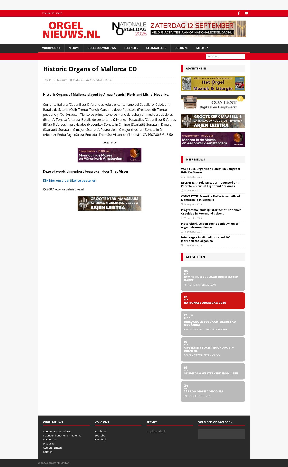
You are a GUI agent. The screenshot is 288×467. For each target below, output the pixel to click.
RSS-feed (100, 439)
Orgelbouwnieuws (101, 48)
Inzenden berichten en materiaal (62, 435)
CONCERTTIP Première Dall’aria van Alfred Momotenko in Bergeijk (210, 198)
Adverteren (50, 439)
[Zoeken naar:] (225, 56)
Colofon (48, 451)
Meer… (201, 48)
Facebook (100, 431)
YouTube (100, 435)
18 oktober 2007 (58, 80)
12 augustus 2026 (193, 245)
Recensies (131, 48)
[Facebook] (238, 13)
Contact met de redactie (57, 431)
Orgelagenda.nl (156, 431)
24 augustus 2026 (193, 176)
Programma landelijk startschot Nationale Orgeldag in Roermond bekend (211, 211)
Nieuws (74, 48)
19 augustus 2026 (193, 217)
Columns (181, 48)
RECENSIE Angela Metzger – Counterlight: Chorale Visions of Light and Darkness (210, 184)
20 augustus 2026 (193, 204)
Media (108, 80)
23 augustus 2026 (193, 190)
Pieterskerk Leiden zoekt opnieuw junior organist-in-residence (209, 225)
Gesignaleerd (156, 48)
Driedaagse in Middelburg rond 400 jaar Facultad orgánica (205, 239)
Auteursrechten (52, 447)
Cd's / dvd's (97, 80)
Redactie (78, 80)
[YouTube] (246, 13)
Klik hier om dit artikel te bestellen (69, 180)
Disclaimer (49, 443)
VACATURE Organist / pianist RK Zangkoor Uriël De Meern (210, 170)
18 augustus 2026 (193, 231)
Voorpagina (51, 48)
